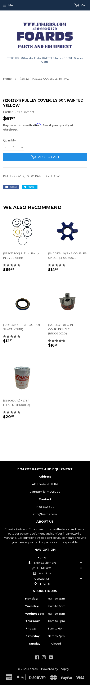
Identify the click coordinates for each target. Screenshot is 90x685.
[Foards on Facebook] (37, 658)
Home (7, 78)
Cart (83, 5)
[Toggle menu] (81, 562)
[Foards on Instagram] (44, 658)
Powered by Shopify (55, 669)
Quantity (9, 140)
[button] (11, 265)
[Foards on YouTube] (51, 658)
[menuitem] (45, 557)
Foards (32, 669)
